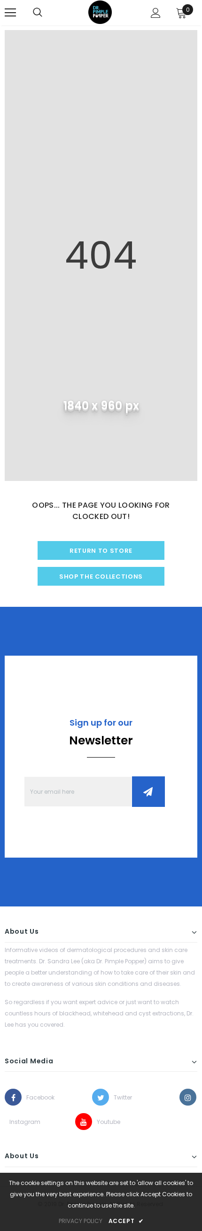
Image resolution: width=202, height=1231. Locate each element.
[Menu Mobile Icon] (10, 12)
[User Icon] (156, 13)
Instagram (17, 1122)
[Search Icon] (37, 12)
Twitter (122, 1097)
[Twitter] (100, 1097)
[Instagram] (187, 1097)
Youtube (105, 1122)
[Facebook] (13, 1097)
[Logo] (100, 12)
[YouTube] (83, 1121)
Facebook (34, 1097)
